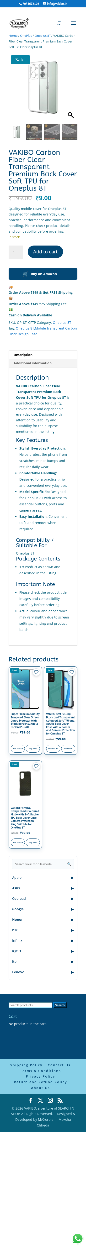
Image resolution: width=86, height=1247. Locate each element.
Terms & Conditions (40, 1071)
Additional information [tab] (33, 363)
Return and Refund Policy (40, 1082)
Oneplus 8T (43, 35)
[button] (71, 90)
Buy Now (33, 748)
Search (60, 1005)
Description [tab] (23, 354)
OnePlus (26, 35)
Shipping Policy (26, 1065)
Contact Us (59, 1065)
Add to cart (45, 251)
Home (13, 35)
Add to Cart (18, 748)
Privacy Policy (40, 1076)
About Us (40, 1087)
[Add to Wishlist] (36, 672)
